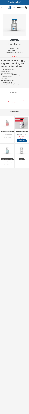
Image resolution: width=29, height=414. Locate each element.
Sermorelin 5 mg (7, 134)
